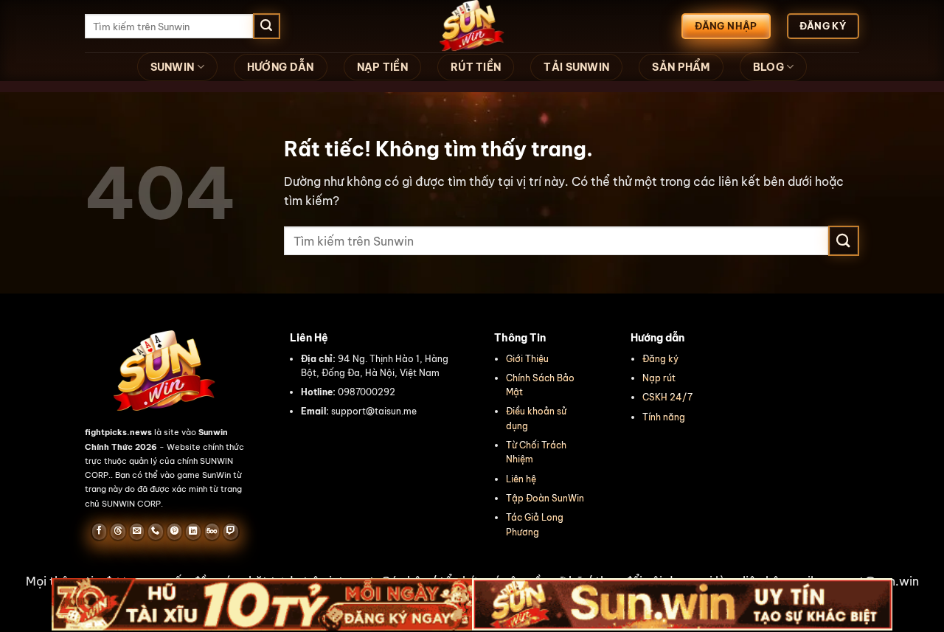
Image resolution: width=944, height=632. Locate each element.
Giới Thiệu (527, 358)
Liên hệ (521, 479)
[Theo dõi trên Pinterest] (174, 531)
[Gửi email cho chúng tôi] (136, 531)
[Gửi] (266, 26)
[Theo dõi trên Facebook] (99, 531)
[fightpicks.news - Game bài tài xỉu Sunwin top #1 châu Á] (472, 26)
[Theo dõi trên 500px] (212, 531)
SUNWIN (172, 67)
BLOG (768, 67)
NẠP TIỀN (382, 67)
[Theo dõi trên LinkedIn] (192, 531)
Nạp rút (659, 377)
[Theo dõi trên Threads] (117, 531)
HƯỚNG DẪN (280, 67)
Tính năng (663, 417)
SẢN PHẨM (680, 67)
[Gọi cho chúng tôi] (155, 531)
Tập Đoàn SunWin (545, 498)
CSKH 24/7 (667, 397)
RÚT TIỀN (476, 67)
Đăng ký (660, 358)
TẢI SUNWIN (576, 67)
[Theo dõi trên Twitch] (230, 531)
